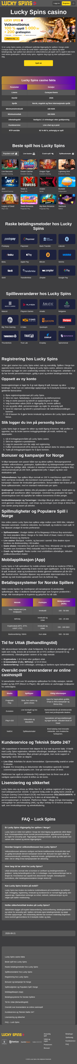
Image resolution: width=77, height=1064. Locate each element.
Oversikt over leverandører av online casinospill (24, 1007)
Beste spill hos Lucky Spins (16, 962)
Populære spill (8, 153)
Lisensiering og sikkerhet (15, 1017)
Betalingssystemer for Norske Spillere (20, 997)
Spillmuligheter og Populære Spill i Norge (21, 987)
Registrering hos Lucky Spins (16, 977)
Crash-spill (46, 153)
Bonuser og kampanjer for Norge (18, 982)
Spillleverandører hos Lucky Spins (18, 972)
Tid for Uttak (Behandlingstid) (16, 1002)
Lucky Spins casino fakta (15, 957)
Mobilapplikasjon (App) (14, 992)
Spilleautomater (65, 153)
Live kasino (27, 153)
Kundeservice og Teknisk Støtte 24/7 (19, 1012)
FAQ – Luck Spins (12, 1022)
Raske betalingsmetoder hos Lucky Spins (21, 967)
